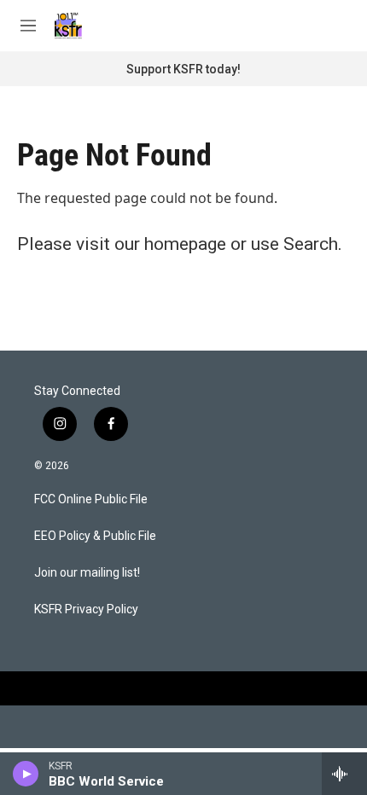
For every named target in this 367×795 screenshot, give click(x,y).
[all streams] (344, 773)
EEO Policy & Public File (95, 536)
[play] (26, 773)
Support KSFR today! (183, 69)
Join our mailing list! (87, 572)
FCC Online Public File (91, 499)
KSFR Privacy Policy (86, 609)
